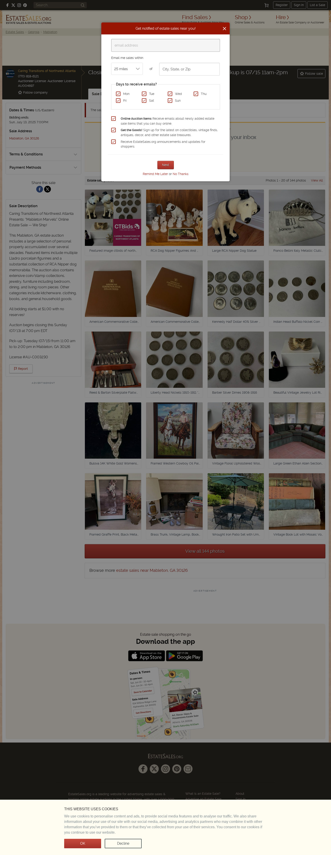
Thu (203, 94)
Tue (151, 94)
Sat (151, 100)
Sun (178, 100)
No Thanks (180, 174)
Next (165, 165)
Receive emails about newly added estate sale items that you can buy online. (167, 121)
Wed (178, 94)
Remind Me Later (155, 174)
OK (82, 843)
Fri (125, 100)
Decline (123, 843)
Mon (126, 94)
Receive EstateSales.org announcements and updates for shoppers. (163, 144)
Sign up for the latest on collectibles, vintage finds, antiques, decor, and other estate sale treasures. (169, 132)
